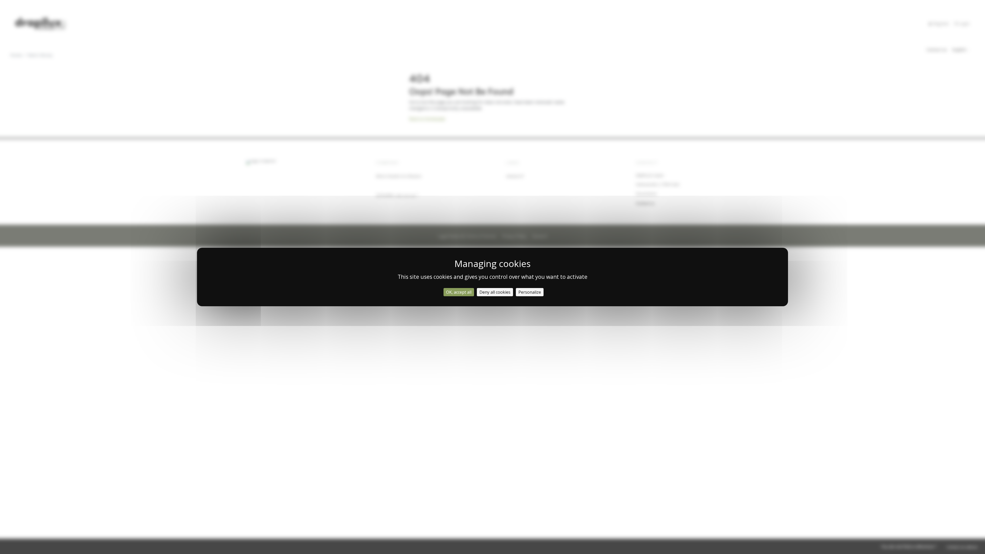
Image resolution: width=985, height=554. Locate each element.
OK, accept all (458, 292)
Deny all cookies (494, 292)
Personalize (529, 292)
